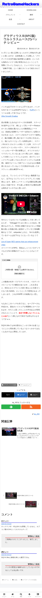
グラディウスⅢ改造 (10, 385)
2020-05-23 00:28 (6, 524)
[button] (37, 394)
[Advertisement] (21, 359)
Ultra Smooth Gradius (9, 116)
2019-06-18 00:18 (6, 555)
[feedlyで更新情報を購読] (11, 406)
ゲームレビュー (25, 385)
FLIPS (32, 110)
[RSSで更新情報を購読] (31, 406)
